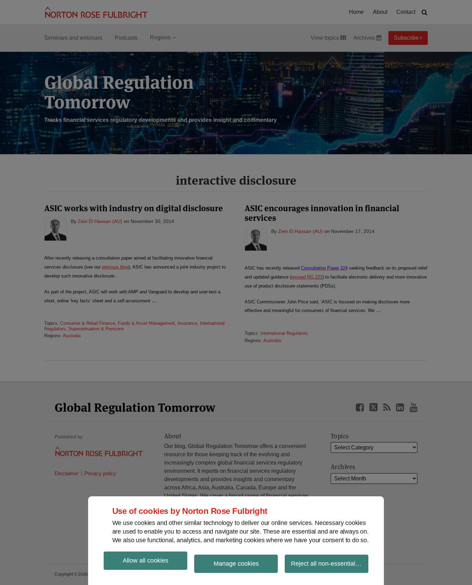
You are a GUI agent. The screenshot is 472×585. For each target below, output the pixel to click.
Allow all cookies (145, 560)
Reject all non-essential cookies (329, 563)
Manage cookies (236, 563)
